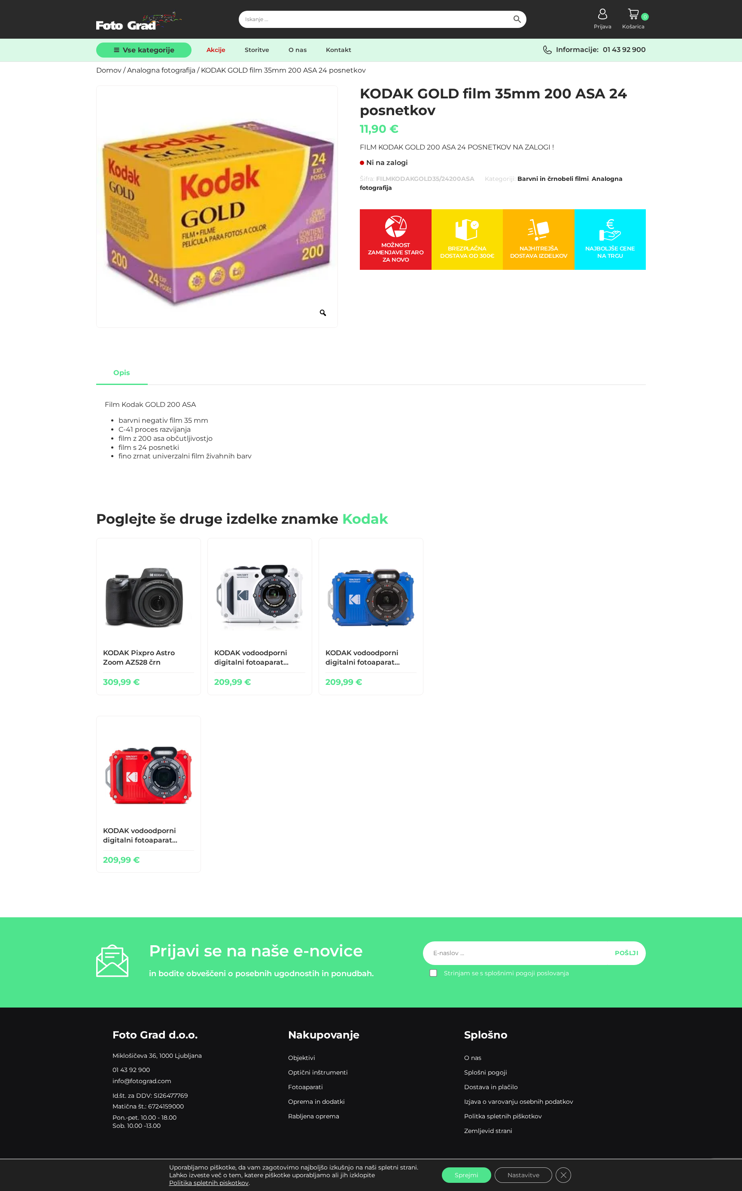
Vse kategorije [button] (148, 50)
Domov (109, 70)
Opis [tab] (122, 373)
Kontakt (338, 50)
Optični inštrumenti (318, 1072)
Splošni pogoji (485, 1072)
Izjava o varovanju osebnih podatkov (518, 1101)
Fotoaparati (305, 1087)
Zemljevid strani (488, 1131)
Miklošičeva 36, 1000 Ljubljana (157, 1056)
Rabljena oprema (313, 1116)
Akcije (216, 50)
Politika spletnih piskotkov (209, 1183)
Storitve (257, 50)
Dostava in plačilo (491, 1087)
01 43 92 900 (624, 50)
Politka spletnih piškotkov (503, 1116)
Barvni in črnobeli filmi (553, 179)
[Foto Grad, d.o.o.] (139, 19)
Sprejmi (466, 1175)
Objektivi (301, 1058)
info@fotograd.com (142, 1081)
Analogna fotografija (161, 70)
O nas (298, 50)
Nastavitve (523, 1175)
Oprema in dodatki (316, 1101)
